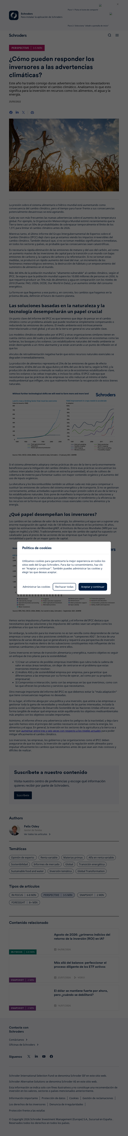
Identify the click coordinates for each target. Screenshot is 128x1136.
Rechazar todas (64, 586)
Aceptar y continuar (92, 586)
